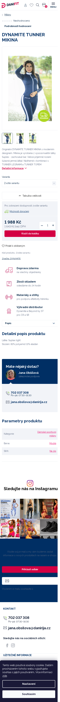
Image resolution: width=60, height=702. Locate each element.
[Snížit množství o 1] (41, 225)
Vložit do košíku (30, 233)
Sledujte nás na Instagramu (31, 489)
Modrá (52, 443)
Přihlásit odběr (30, 569)
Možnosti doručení (19, 211)
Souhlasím (29, 694)
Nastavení (28, 683)
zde (4, 675)
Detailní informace (13, 168)
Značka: (11, 258)
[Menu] (53, 5)
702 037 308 (20, 392)
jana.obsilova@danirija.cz (29, 402)
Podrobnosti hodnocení (17, 26)
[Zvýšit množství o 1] (53, 225)
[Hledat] (37, 5)
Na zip (53, 451)
